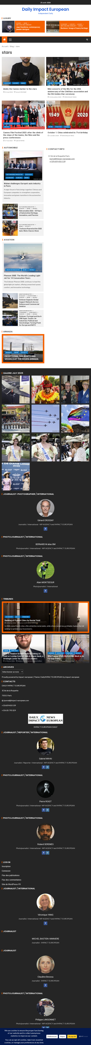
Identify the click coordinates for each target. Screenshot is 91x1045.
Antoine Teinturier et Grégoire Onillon (30, 661)
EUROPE (72, 24)
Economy (64, 24)
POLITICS (58, 126)
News (25, 23)
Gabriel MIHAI (20, 141)
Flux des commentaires (11, 880)
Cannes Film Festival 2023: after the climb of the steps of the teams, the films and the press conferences (23, 135)
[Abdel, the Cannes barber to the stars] (23, 71)
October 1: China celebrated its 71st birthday (68, 132)
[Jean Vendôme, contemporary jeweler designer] (8, 27)
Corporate (33, 312)
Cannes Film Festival (11, 123)
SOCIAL (57, 83)
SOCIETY (28, 226)
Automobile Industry (15, 174)
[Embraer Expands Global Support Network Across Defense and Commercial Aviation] (10, 300)
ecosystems (32, 295)
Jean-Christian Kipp (68, 661)
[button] (10, 40)
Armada (8, 352)
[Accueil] (4, 39)
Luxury (18, 23)
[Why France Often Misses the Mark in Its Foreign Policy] (67, 648)
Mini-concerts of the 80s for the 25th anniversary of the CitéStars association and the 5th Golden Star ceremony (68, 91)
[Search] (87, 39)
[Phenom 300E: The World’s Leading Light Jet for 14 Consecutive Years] (23, 258)
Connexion (6, 871)
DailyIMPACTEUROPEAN (51, 677)
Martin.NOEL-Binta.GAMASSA (28, 623)
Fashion (7, 83)
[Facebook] (45, 529)
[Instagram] (47, 767)
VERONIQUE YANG (70, 97)
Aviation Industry (13, 270)
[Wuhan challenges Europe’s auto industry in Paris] (23, 166)
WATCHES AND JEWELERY (24, 24)
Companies (23, 312)
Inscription (6, 866)
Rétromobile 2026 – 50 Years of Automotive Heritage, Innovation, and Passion (30, 213)
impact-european (26, 677)
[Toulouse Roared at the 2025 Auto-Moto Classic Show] (10, 228)
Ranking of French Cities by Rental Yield (22, 620)
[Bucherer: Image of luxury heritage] (52, 27)
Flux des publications (10, 875)
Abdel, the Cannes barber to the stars (20, 89)
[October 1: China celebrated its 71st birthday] (67, 115)
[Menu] (10, 40)
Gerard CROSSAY (21, 92)
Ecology (29, 174)
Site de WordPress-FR (11, 884)
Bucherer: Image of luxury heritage (74, 28)
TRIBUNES (25, 617)
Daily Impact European (45, 9)
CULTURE (25, 123)
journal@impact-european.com (62, 159)
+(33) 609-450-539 (57, 161)
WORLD (80, 26)
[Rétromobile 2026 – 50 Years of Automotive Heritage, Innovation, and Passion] (10, 211)
